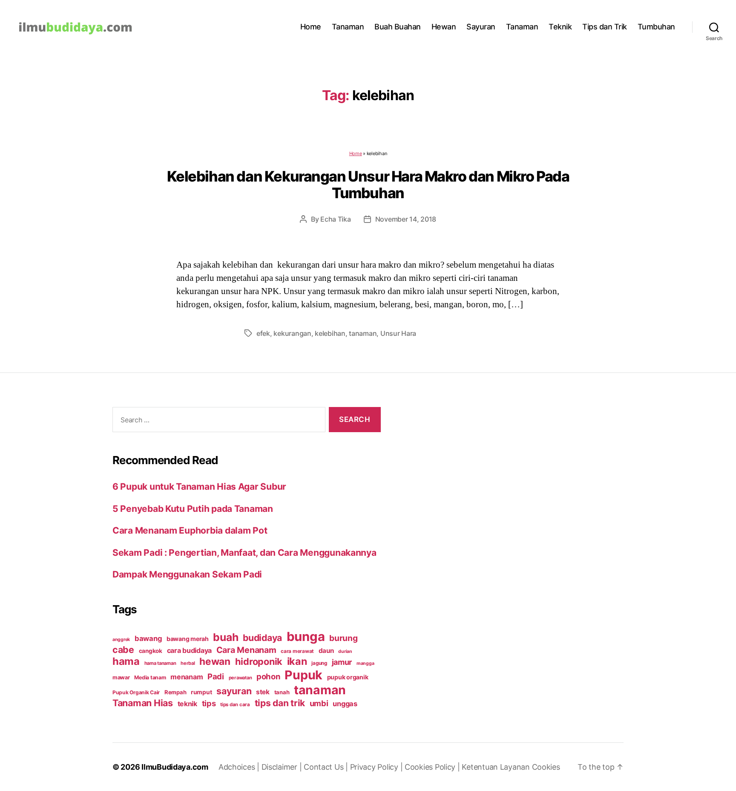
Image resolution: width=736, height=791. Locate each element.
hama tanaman (160, 663)
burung (343, 638)
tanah (282, 692)
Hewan (443, 26)
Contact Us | (327, 766)
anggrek (121, 639)
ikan (297, 661)
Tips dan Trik (604, 26)
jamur (342, 662)
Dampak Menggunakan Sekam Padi (187, 574)
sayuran (233, 690)
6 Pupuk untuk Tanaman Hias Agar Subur (199, 486)
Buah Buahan (397, 26)
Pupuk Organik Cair (136, 692)
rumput (201, 692)
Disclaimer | (283, 766)
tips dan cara (235, 704)
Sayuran (480, 26)
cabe (123, 649)
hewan (214, 661)
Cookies (546, 766)
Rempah (175, 692)
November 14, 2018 (405, 219)
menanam (186, 677)
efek (263, 333)
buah (225, 637)
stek (263, 692)
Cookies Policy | (433, 766)
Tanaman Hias (142, 702)
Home (310, 26)
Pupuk (303, 674)
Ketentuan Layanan (497, 766)
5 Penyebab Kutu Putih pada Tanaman (192, 508)
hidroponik (258, 661)
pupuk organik (347, 677)
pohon (268, 676)
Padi (215, 676)
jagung (319, 663)
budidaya (262, 637)
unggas (345, 703)
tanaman (363, 333)
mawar (121, 677)
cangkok (150, 650)
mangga (365, 663)
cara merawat (297, 651)
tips (209, 703)
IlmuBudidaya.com (174, 766)
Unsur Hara (398, 333)
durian (345, 651)
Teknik (560, 26)
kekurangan (292, 333)
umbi (319, 703)
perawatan (240, 678)
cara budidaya (189, 650)
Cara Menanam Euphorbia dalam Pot (189, 530)
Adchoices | (240, 766)
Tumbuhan (656, 26)
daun (326, 651)
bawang (148, 638)
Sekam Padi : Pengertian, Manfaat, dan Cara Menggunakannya (244, 552)
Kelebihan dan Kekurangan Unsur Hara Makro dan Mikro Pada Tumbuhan (368, 184)
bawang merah (188, 638)
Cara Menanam (246, 650)
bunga (306, 636)
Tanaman (348, 26)
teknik (187, 704)
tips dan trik (280, 703)
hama (126, 661)
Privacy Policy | (377, 766)
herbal (188, 663)
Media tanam (150, 677)
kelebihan (330, 333)
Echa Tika (335, 219)
